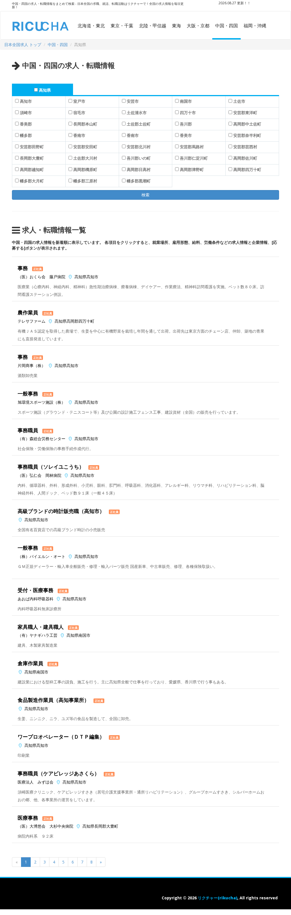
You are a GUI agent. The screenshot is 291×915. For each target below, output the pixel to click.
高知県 (45, 90)
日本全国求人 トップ (22, 44)
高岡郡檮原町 (85, 169)
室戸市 (79, 101)
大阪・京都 (198, 25)
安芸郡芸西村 (245, 146)
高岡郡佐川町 (245, 158)
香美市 (186, 135)
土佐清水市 (137, 112)
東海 (176, 25)
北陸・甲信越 (152, 25)
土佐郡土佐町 (139, 124)
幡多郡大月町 (32, 181)
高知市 (26, 101)
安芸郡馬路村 (192, 146)
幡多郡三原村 (85, 181)
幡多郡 (26, 135)
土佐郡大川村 (85, 158)
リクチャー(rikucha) (217, 897)
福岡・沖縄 (255, 25)
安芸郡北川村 (139, 146)
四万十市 (188, 112)
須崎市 (26, 112)
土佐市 (239, 101)
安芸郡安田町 (85, 146)
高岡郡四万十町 (247, 169)
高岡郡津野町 (192, 169)
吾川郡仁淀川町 (194, 158)
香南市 (79, 135)
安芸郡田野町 (32, 146)
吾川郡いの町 (139, 158)
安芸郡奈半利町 (247, 135)
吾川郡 (186, 124)
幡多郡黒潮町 (139, 181)
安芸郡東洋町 (245, 112)
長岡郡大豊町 (32, 158)
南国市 (186, 101)
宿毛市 (79, 112)
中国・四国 (226, 25)
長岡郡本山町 (85, 124)
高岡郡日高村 (139, 169)
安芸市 (133, 101)
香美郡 (26, 124)
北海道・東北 (91, 25)
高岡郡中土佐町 (247, 124)
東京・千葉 (122, 25)
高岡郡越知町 (32, 169)
